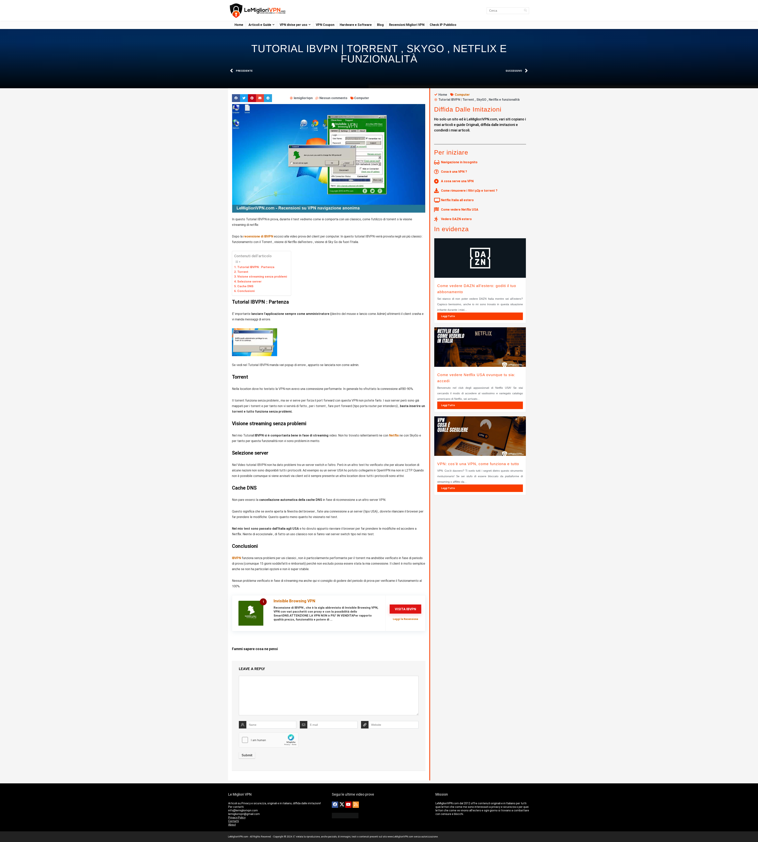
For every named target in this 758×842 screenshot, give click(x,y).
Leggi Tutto (448, 316)
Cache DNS (245, 286)
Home (239, 25)
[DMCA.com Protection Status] (345, 814)
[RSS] (356, 805)
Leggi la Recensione (405, 618)
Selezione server (249, 281)
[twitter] (342, 805)
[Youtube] (348, 805)
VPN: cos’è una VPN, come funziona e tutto (478, 464)
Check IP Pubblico (443, 25)
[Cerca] (525, 10)
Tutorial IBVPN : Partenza (255, 267)
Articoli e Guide (260, 25)
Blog (380, 25)
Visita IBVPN (405, 609)
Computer (361, 98)
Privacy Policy (237, 817)
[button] (236, 98)
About (232, 824)
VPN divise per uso (293, 25)
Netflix (394, 435)
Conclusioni (246, 291)
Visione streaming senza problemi (262, 276)
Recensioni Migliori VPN (406, 25)
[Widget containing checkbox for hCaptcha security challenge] (268, 739)
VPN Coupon (325, 25)
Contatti (233, 821)
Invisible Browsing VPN (294, 601)
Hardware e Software (356, 25)
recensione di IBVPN (258, 236)
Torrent (242, 272)
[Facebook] (335, 805)
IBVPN (237, 558)
